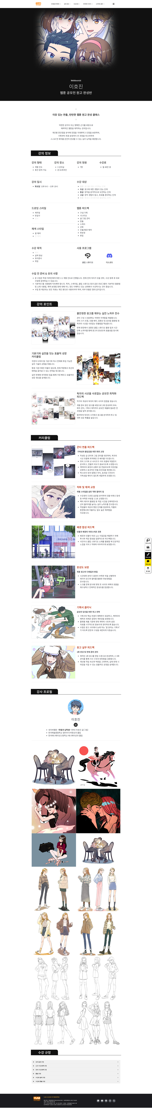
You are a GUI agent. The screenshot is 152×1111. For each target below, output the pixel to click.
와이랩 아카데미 (55, 4)
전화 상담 (148, 557)
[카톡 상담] (148, 561)
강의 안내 (66, 4)
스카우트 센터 (99, 4)
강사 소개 (148, 543)
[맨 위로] (148, 568)
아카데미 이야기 (87, 4)
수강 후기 (148, 550)
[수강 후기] (148, 547)
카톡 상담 (148, 564)
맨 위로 (148, 571)
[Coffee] (98, 1100)
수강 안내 (76, 4)
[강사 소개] (148, 540)
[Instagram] (76, 725)
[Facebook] (106, 1100)
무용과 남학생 (64, 729)
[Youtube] (102, 1100)
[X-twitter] (114, 1100)
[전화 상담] (148, 554)
